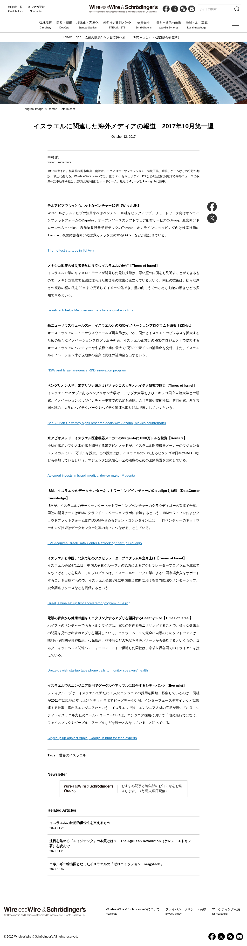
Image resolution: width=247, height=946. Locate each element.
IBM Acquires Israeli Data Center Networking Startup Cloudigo (95, 543)
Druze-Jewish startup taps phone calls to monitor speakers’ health (98, 670)
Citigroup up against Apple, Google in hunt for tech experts (92, 738)
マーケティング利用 (226, 911)
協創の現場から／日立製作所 (105, 37)
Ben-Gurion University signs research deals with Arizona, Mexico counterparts (107, 423)
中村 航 (53, 157)
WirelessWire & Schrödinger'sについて (133, 911)
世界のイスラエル (72, 755)
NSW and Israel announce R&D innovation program (87, 370)
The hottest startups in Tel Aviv (71, 250)
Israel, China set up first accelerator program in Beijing (89, 603)
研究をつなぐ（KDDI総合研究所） (157, 37)
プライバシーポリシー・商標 (185, 911)
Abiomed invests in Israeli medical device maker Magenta (91, 475)
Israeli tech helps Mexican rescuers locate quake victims (90, 310)
